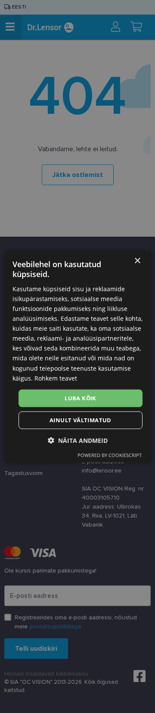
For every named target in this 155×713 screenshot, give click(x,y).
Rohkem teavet (55, 378)
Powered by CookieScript (110, 455)
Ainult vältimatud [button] (81, 420)
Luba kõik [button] (80, 398)
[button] (78, 440)
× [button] (137, 261)
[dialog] (77, 356)
